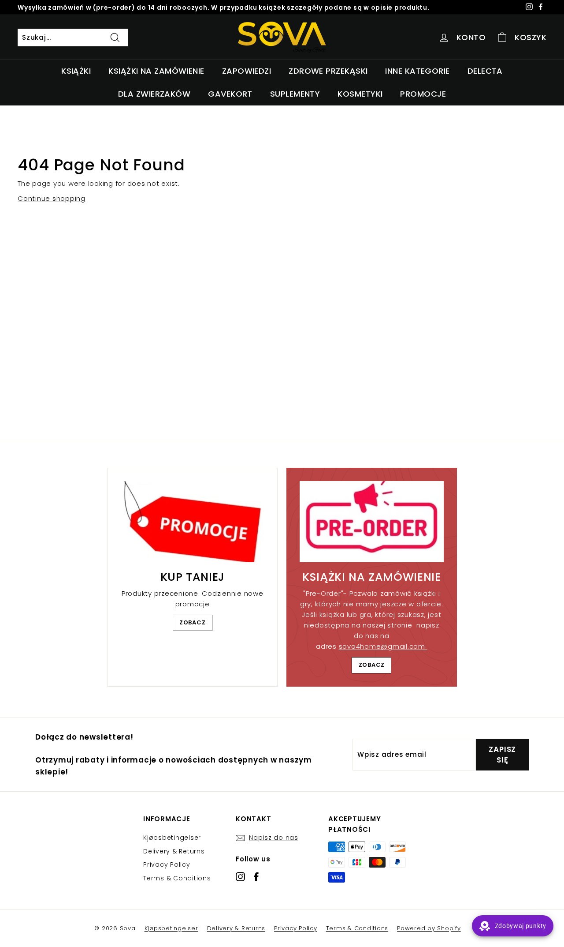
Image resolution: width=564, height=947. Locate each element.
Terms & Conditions (177, 878)
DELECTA (485, 70)
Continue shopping (51, 198)
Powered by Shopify (429, 928)
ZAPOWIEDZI (246, 70)
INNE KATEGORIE (417, 70)
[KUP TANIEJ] (192, 521)
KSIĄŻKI (76, 70)
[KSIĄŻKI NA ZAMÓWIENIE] (372, 521)
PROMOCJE (423, 93)
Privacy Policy (166, 864)
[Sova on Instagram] (240, 876)
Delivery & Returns (174, 851)
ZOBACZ (192, 622)
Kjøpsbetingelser (172, 837)
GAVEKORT (230, 93)
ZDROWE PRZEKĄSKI (328, 70)
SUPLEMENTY (295, 93)
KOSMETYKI (360, 93)
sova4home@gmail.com (383, 646)
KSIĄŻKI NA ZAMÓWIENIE (156, 70)
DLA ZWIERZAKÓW (154, 93)
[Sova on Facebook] (256, 876)
